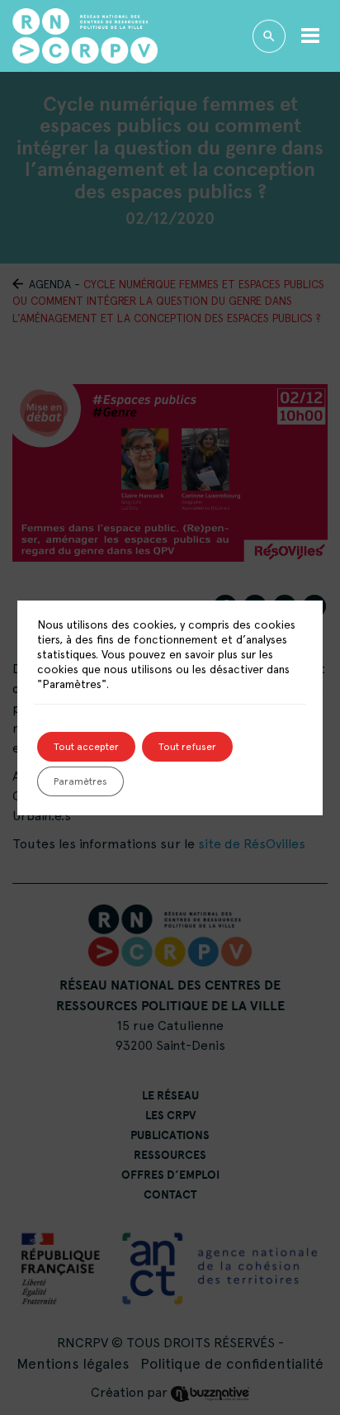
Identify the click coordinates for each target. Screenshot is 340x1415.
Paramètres (80, 781)
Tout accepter (86, 747)
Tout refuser (187, 747)
